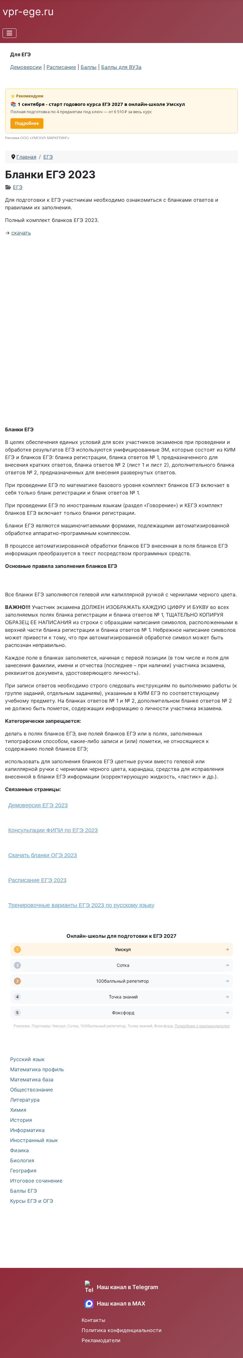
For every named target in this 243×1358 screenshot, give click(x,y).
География (23, 1170)
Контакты (93, 1320)
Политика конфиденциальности (122, 1330)
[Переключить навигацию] (9, 33)
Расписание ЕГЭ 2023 (37, 880)
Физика (19, 1150)
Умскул (123, 949)
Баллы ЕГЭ (23, 1191)
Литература (25, 1100)
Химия (18, 1110)
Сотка (123, 965)
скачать (21, 233)
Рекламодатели (101, 1340)
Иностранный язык (34, 1140)
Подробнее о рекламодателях (202, 1025)
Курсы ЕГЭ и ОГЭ (31, 1201)
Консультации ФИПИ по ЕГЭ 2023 (53, 830)
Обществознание (31, 1089)
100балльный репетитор (123, 981)
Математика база (31, 1079)
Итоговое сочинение (36, 1180)
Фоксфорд (123, 1012)
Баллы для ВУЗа (121, 67)
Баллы (89, 67)
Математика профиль (37, 1069)
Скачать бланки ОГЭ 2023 (42, 855)
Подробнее (27, 123)
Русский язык (27, 1059)
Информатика (27, 1130)
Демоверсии (26, 67)
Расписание (61, 67)
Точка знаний (123, 996)
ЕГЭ (17, 187)
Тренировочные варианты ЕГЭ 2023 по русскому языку (81, 905)
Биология (22, 1160)
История (21, 1120)
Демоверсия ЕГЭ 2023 (38, 805)
